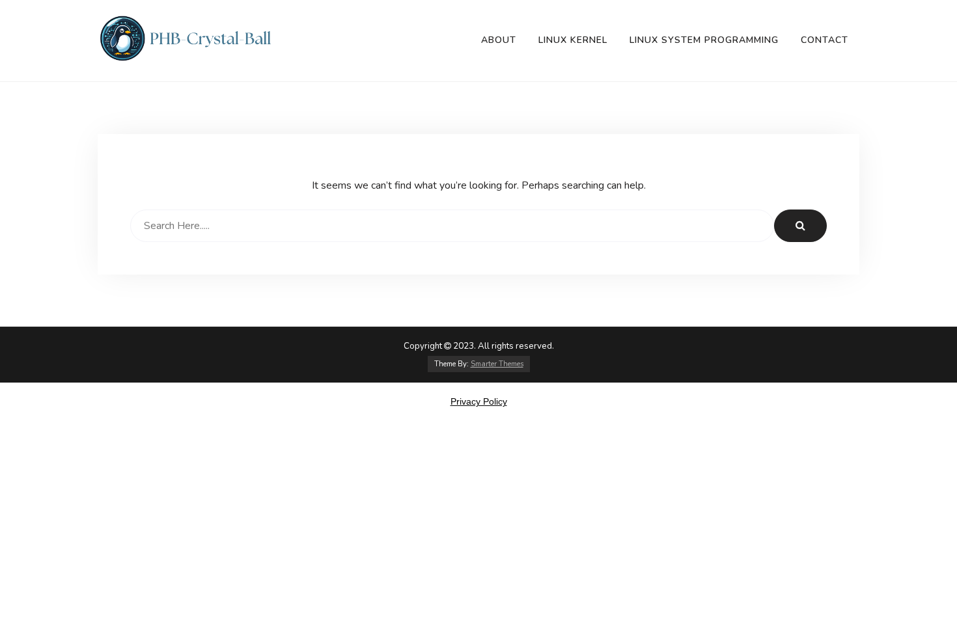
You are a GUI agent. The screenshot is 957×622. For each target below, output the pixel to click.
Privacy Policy (479, 401)
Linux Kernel (572, 40)
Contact (824, 40)
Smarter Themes (497, 364)
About (498, 40)
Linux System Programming (704, 40)
